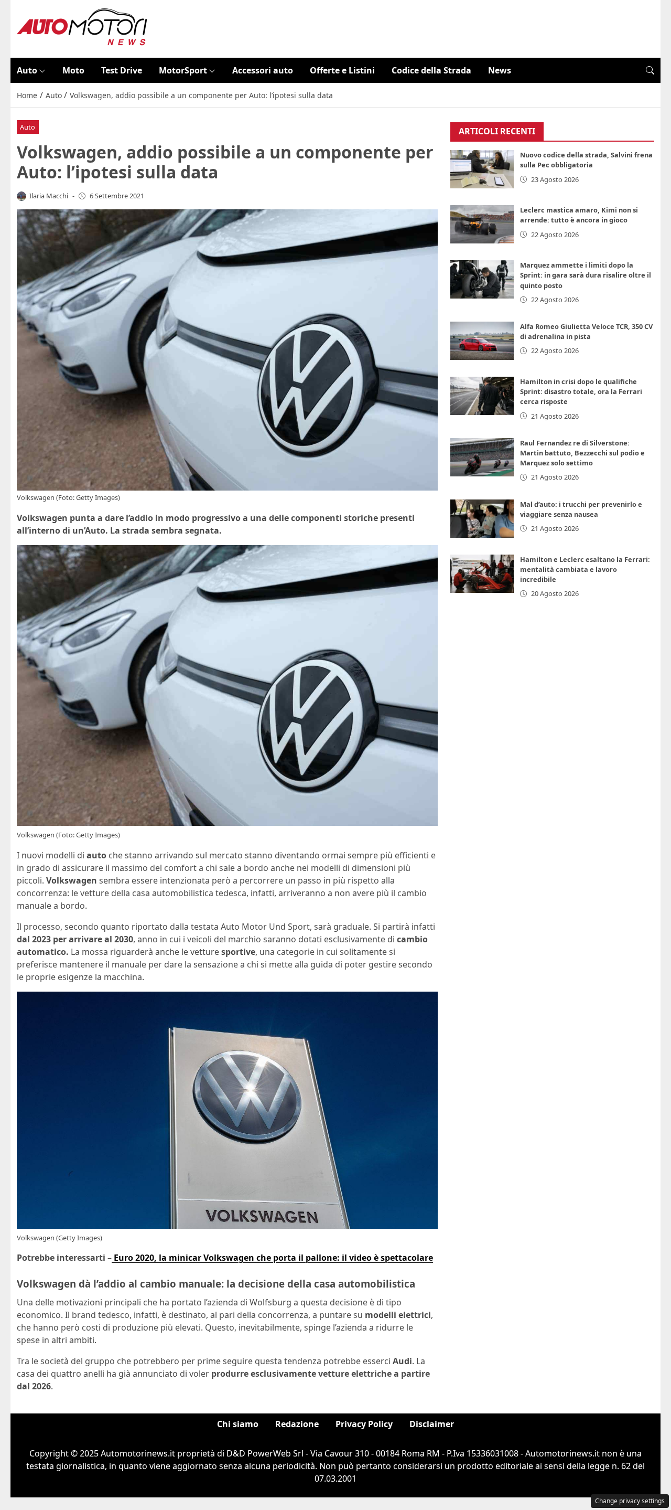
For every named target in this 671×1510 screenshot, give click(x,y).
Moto (73, 70)
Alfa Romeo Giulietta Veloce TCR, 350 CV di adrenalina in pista (586, 331)
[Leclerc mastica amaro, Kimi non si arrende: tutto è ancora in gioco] (482, 225)
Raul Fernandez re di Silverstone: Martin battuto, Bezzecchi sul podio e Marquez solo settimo (582, 452)
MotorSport (183, 70)
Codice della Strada (431, 70)
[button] (650, 70)
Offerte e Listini (342, 70)
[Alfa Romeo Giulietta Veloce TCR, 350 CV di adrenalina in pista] (482, 341)
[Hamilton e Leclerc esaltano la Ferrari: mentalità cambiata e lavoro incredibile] (482, 574)
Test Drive (121, 70)
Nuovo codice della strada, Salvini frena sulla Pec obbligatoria (586, 160)
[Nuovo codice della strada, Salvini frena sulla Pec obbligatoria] (482, 170)
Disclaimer (431, 1424)
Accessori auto (262, 70)
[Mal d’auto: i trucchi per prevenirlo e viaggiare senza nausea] (482, 518)
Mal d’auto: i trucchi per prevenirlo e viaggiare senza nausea (581, 509)
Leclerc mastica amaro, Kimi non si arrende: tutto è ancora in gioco (579, 215)
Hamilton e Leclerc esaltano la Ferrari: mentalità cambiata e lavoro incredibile (585, 569)
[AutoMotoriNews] (82, 28)
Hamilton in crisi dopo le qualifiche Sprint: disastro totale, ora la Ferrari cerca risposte (581, 391)
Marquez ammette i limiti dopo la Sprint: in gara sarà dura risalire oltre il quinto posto (585, 275)
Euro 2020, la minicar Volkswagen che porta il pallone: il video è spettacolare (272, 1257)
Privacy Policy (364, 1424)
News (499, 70)
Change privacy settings (630, 1500)
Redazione (297, 1424)
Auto (27, 70)
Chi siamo (237, 1424)
